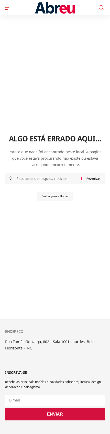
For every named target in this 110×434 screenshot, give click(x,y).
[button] (9, 8)
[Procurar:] (47, 178)
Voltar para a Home (55, 196)
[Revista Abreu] (55, 7)
